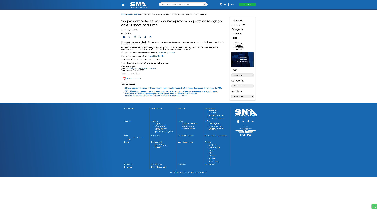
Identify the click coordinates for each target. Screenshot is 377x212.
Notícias (130, 14)
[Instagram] (134, 36)
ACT (237, 42)
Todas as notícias (214, 161)
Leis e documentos (185, 142)
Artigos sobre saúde (188, 128)
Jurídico (157, 123)
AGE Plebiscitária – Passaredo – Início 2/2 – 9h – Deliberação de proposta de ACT (156, 95)
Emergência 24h (214, 123)
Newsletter (128, 164)
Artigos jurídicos (160, 126)
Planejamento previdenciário (164, 133)
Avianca (211, 150)
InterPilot (158, 147)
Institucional (129, 108)
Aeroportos (212, 144)
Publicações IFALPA (161, 146)
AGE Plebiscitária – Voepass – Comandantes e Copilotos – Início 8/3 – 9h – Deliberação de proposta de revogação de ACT (171, 92)
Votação (238, 49)
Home (123, 14)
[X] (145, 36)
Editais (126, 142)
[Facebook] (124, 36)
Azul (210, 152)
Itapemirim (212, 155)
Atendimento (156, 164)
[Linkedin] (139, 36)
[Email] (150, 36)
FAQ (129, 139)
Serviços (127, 121)
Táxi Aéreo (212, 158)
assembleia (239, 44)
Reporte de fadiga (215, 125)
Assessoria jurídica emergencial (161, 128)
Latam (211, 157)
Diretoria (181, 108)
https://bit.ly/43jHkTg (156, 56)
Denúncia (128, 167)
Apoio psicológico (188, 126)
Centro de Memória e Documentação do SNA (216, 117)
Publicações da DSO (215, 126)
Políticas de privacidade (216, 115)
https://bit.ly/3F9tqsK (167, 53)
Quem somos (156, 108)
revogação (239, 48)
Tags (234, 70)
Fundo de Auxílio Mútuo (135, 137)
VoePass (137, 14)
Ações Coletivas (160, 125)
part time (239, 46)
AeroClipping (213, 146)
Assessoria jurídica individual (164, 131)
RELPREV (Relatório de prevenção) (216, 128)
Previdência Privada (186, 135)
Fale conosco (210, 164)
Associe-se (182, 164)
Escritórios (212, 114)
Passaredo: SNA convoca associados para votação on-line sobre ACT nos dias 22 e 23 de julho (161, 94)
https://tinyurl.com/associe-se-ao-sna (141, 68)
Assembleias (213, 110)
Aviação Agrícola (214, 147)
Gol (210, 153)
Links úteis (212, 112)
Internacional (159, 144)
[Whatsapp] (129, 36)
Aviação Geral (213, 149)
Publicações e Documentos (216, 135)
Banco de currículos (159, 167)
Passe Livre (155, 135)
